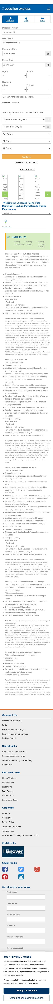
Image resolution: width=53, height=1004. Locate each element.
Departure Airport (10, 28)
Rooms (29, 71)
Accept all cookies (26, 990)
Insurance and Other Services (15, 734)
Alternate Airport (15, 948)
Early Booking (8, 791)
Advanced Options (9, 103)
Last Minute (7, 786)
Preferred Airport (15, 936)
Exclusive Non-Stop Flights (14, 729)
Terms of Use (8, 831)
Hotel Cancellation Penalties (14, 751)
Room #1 (6, 82)
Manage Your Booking (11, 720)
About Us (6, 813)
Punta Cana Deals (10, 800)
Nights (5, 71)
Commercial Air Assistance (13, 756)
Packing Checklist (9, 738)
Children (30, 85)
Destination (7, 38)
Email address (13, 914)
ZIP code (11, 925)
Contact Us (6, 817)
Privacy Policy (8, 822)
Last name (12, 903)
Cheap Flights (8, 782)
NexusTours (7, 764)
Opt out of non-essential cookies (26, 998)
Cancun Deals (8, 795)
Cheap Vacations (9, 778)
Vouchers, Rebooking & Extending (17, 760)
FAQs (4, 725)
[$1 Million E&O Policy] (13, 851)
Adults (5, 85)
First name (12, 892)
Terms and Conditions (11, 826)
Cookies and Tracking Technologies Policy (20, 835)
